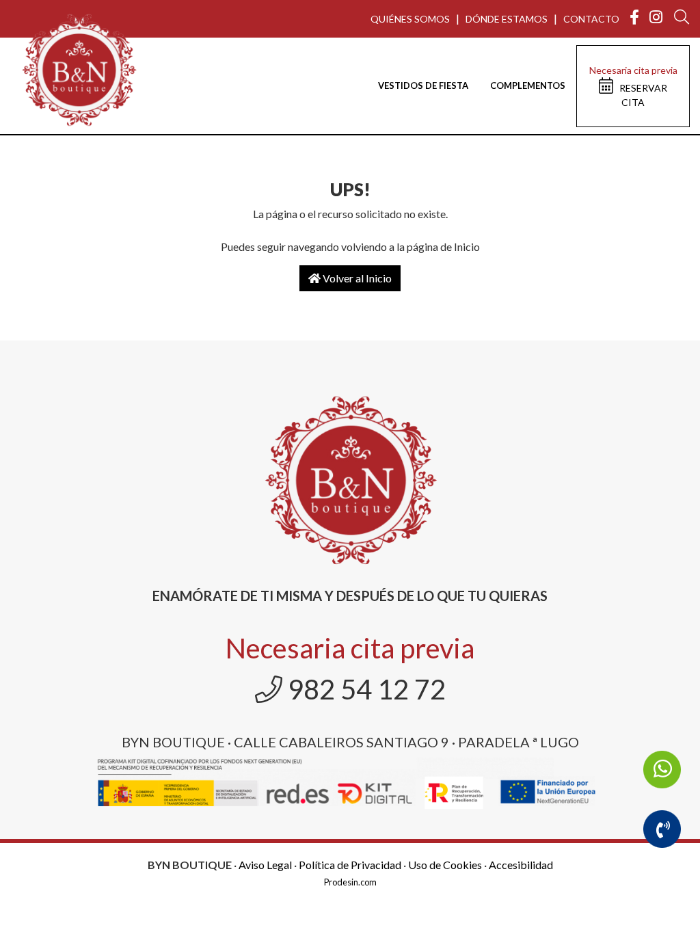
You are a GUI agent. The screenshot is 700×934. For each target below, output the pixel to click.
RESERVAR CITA (633, 86)
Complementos (527, 85)
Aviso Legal (265, 864)
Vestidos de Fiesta (423, 85)
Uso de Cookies (445, 864)
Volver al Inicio (356, 277)
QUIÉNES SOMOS (410, 19)
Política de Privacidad (350, 864)
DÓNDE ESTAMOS (507, 19)
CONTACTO (591, 19)
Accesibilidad (521, 864)
